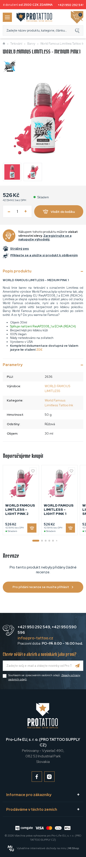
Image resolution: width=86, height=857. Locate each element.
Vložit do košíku (63, 212)
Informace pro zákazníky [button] (28, 794)
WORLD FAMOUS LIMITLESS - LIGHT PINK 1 (59, 509)
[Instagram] (49, 776)
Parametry (12, 364)
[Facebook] (37, 776)
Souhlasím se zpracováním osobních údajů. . (44, 677)
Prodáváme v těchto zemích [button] (31, 809)
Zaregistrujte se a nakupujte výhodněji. (45, 238)
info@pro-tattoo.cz (35, 638)
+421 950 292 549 (70, 5)
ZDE (39, 350)
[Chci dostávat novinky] (77, 666)
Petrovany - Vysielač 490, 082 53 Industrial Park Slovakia (43, 750)
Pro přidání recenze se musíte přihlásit (41, 587)
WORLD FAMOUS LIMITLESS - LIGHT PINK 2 (20, 509)
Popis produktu (17, 271)
